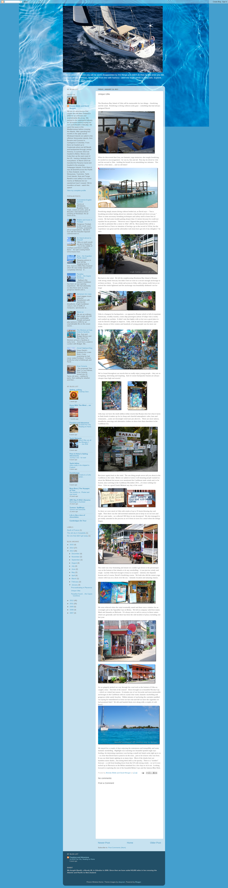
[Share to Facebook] (154, 773)
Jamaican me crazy (84, 294)
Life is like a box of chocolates (77, 516)
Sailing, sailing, (76, 390)
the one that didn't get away (77, 536)
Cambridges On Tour (78, 521)
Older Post (155, 842)
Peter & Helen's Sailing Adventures (79, 455)
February (75, 582)
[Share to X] (151, 773)
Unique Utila (75, 591)
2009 (72, 607)
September (76, 560)
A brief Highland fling (84, 348)
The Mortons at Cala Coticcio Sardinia (84, 331)
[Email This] (147, 773)
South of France (73, 530)
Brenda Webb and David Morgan (79, 107)
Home (130, 842)
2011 (72, 603)
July (73, 566)
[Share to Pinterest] (156, 773)
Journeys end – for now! (78, 458)
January (75, 585)
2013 (72, 551)
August (74, 563)
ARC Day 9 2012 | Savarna (80, 500)
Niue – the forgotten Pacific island (84, 257)
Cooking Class (84, 392)
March (74, 578)
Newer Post (104, 842)
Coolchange (74, 473)
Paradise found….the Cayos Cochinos (84, 276)
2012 (72, 600)
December (76, 554)
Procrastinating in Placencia (81, 587)
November (76, 557)
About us (80, 312)
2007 (72, 613)
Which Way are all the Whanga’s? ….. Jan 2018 (85, 442)
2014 (72, 548)
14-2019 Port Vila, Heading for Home (85, 426)
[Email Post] (143, 773)
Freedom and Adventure (79, 423)
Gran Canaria (82, 366)
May (73, 572)
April (73, 575)
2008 (72, 610)
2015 (72, 545)
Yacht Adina (74, 463)
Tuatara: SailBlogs (77, 507)
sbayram (121, 882)
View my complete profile (76, 190)
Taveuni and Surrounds (77, 509)
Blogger (138, 882)
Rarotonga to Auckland (77, 502)
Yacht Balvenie (76, 438)
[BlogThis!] (149, 773)
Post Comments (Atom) (117, 847)
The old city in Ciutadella (76, 533)
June (74, 569)
